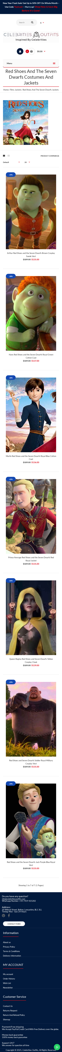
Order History (9, 978)
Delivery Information (12, 956)
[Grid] (4, 155)
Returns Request (10, 1010)
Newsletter (8, 987)
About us (7, 942)
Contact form (14, 924)
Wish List (7, 983)
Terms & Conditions (11, 951)
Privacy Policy (9, 947)
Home (6, 90)
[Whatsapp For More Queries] (57, 1047)
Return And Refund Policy (14, 1015)
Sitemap (6, 1019)
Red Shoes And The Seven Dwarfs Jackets (41, 90)
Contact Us (8, 1006)
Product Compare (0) (50, 156)
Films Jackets (15, 90)
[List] (9, 155)
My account (8, 974)
